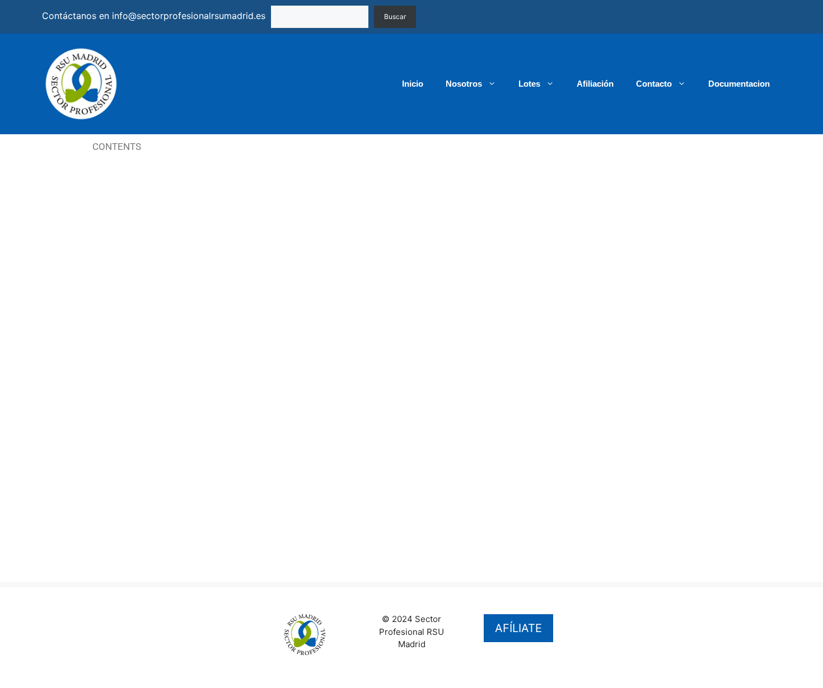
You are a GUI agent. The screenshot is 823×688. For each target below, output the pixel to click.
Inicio (412, 83)
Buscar (395, 16)
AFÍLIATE (518, 628)
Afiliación (595, 83)
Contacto (654, 83)
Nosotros (464, 83)
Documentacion (739, 83)
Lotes (529, 83)
